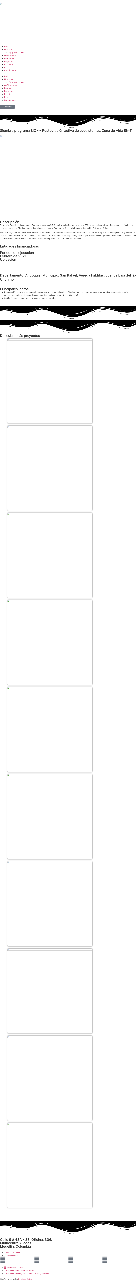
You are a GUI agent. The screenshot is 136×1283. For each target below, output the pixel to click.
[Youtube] (104, 1259)
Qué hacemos (10, 55)
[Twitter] (70, 1259)
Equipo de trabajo (16, 52)
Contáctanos (10, 70)
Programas (9, 58)
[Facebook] (2, 1259)
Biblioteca (8, 64)
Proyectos (8, 61)
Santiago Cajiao (25, 1279)
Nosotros (8, 49)
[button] (68, 73)
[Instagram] (36, 1259)
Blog (6, 67)
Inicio (6, 46)
